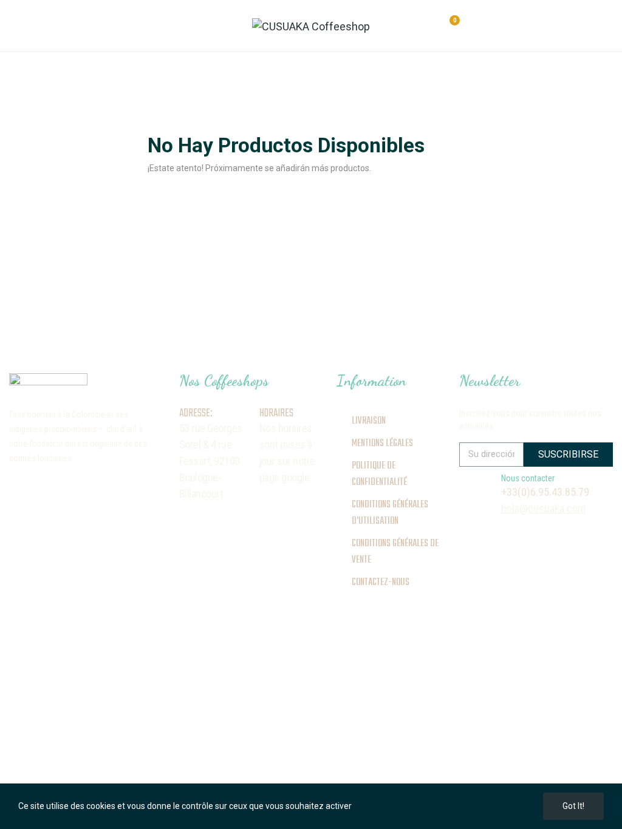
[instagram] (14, 490)
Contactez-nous (380, 582)
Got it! (573, 806)
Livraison (369, 421)
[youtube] (101, 490)
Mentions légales (382, 444)
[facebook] (36, 490)
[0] (443, 27)
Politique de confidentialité (379, 474)
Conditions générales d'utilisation (390, 513)
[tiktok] (58, 490)
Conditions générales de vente (395, 552)
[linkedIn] (79, 490)
